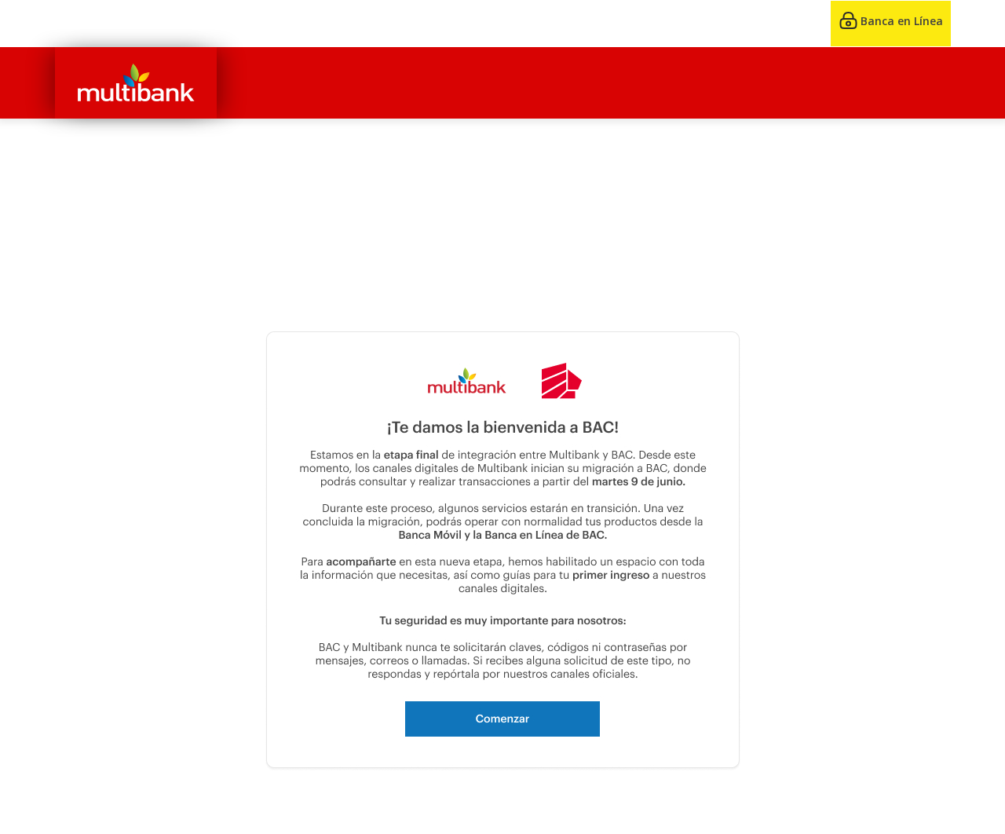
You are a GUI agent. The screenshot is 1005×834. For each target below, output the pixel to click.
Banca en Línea (902, 20)
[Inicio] (136, 82)
